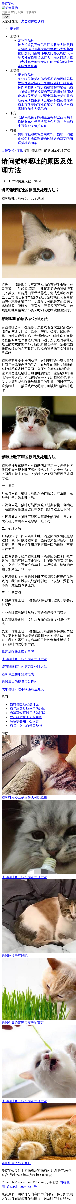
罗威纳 (32, 66)
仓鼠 (21, 117)
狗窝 (34, 138)
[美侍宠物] (10, 8)
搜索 (6, 16)
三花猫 (52, 91)
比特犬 (45, 57)
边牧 (63, 62)
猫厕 (69, 138)
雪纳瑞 (26, 49)
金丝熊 (55, 121)
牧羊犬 (58, 45)
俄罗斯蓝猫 (42, 100)
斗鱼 (63, 121)
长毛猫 (68, 87)
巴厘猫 (26, 87)
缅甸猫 (61, 91)
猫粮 (27, 134)
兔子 (34, 117)
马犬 (60, 49)
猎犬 (69, 62)
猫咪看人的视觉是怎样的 (19, 681)
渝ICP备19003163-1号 (21, 1186)
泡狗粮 (36, 134)
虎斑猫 (42, 91)
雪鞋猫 (23, 108)
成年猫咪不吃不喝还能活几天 (23, 689)
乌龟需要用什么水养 (24, 721)
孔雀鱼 (36, 121)
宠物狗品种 (26, 40)
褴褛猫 (45, 104)
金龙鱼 (32, 126)
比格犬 (55, 53)
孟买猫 (32, 96)
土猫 (24, 104)
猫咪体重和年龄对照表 (18, 674)
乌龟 (27, 117)
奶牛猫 (55, 104)
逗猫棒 (23, 143)
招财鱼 (42, 126)
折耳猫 (36, 87)
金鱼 (47, 117)
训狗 (40, 21)
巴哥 (34, 49)
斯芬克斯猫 (26, 100)
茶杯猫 (55, 100)
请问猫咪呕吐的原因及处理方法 (24, 659)
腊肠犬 (65, 57)
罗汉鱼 (45, 121)
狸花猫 (58, 87)
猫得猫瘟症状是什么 (24, 704)
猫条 (53, 138)
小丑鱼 (23, 126)
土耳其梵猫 (55, 96)
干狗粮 (68, 134)
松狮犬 (36, 57)
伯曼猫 (68, 96)
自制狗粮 (47, 134)
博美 (66, 49)
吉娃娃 (23, 66)
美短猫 (32, 79)
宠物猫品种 (26, 74)
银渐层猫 (30, 91)
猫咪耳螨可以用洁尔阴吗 (27, 713)
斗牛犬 (45, 53)
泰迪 (47, 49)
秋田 (31, 53)
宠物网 (14, 28)
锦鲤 (53, 117)
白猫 (21, 91)
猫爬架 (32, 143)
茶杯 (37, 53)
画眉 (69, 121)
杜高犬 (29, 62)
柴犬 (40, 49)
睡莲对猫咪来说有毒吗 (18, 651)
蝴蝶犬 (65, 53)
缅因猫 (61, 79)
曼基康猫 (34, 104)
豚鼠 (27, 121)
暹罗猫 (52, 79)
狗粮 (21, 134)
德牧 (53, 49)
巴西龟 (61, 117)
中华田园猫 (49, 83)
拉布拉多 (24, 45)
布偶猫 (42, 79)
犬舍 (24, 21)
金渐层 (42, 96)
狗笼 (40, 138)
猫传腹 (32, 21)
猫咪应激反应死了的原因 (27, 708)
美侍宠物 (8, 3)
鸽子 (69, 117)
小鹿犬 (55, 57)
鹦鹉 (40, 117)
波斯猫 (36, 83)
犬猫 (44, 87)
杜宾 (27, 57)
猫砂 (47, 138)
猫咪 (19, 150)
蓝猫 (63, 100)
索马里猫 (66, 104)
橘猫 (50, 87)
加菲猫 (61, 83)
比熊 (66, 45)
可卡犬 (39, 62)
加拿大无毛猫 (37, 108)
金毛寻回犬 (45, 45)
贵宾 (34, 45)
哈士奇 (55, 62)
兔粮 (27, 138)
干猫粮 (58, 134)
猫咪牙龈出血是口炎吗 (26, 725)
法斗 (47, 62)
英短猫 (23, 79)
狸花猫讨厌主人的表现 (26, 717)
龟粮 (21, 138)
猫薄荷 (61, 138)
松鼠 (21, 121)
